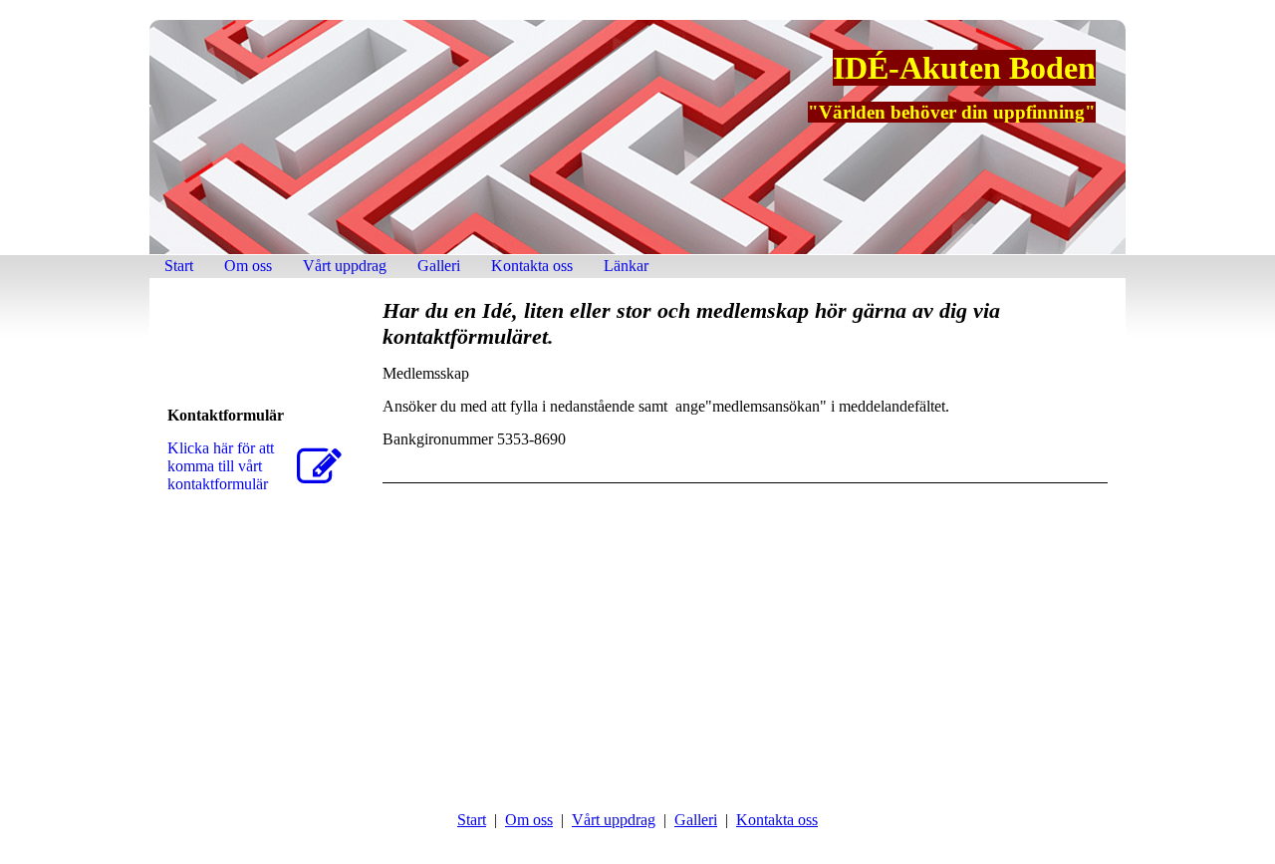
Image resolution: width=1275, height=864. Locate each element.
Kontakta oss (532, 265)
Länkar (626, 265)
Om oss (248, 265)
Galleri (438, 265)
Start (178, 265)
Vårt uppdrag (344, 265)
